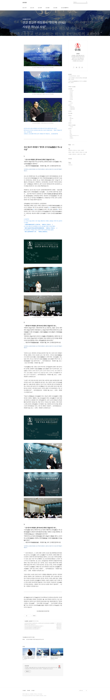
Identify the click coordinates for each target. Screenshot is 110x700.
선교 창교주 (30, 621)
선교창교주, (77, 152)
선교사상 (71, 98)
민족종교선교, (74, 154)
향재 (70, 121)
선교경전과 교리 (82, 627)
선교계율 (71, 96)
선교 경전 (55, 7)
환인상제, (81, 152)
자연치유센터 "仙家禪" (83, 676)
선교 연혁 (40, 7)
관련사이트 (81, 690)
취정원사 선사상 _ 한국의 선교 (30, 624)
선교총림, (84, 154)
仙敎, (86, 152)
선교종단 (80, 621)
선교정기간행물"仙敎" (83, 631)
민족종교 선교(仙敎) (71, 86)
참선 (80, 639)
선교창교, (78, 150)
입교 (70, 130)
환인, (81, 154)
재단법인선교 (72, 106)
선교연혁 (71, 103)
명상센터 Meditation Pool (74, 135)
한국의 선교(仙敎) (82, 607)
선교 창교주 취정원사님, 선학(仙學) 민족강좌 (32, 627)
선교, (84, 152)
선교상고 (80, 623)
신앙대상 (71, 93)
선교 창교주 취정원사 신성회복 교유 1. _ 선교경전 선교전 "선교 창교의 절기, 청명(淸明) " (39, 623)
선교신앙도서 (81, 633)
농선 (80, 641)
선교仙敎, (70, 154)
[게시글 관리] (30, 616)
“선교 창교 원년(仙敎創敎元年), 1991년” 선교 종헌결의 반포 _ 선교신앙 (77, 82)
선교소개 (71, 91)
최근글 (69, 144)
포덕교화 (69, 128)
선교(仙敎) (26, 621)
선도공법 (80, 662)
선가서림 (80, 672)
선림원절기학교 (81, 674)
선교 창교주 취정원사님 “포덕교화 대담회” (32, 628)
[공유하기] (28, 616)
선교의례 (69, 115)
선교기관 (69, 105)
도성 (70, 117)
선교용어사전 (81, 670)
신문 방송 (71, 126)
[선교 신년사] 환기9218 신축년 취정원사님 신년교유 (33, 625)
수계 (70, 131)
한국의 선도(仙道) (82, 609)
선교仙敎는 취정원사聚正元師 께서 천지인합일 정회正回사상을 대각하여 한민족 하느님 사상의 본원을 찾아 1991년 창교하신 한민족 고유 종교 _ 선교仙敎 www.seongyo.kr (41, 668)
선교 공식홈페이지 (64, 7)
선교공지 (69, 122)
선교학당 (80, 668)
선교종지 (71, 94)
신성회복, (82, 150)
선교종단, (78, 154)
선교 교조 (32, 7)
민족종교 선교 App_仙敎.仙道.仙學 (83, 683)
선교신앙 (25, 2)
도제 (70, 119)
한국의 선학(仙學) (82, 611)
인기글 (73, 144)
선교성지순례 (81, 680)
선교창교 (69, 101)
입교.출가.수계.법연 (82, 653)
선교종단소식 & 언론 (82, 655)
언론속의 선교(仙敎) (71, 125)
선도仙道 (32, 690)
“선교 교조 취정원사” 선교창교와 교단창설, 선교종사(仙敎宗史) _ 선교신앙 (77, 78)
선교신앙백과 (81, 686)
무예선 (80, 643)
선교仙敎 (24, 690)
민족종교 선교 (81, 613)
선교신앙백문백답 (82, 688)
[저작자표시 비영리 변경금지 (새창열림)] (38, 615)
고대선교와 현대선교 (82, 625)
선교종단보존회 (72, 109)
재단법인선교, (70, 150)
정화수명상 (71, 118)
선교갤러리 (71, 138)
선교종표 (71, 95)
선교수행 (71, 99)
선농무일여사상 (81, 637)
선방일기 (71, 136)
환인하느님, (75, 150)
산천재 (71, 134)
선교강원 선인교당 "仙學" (83, 665)
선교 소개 (24, 7)
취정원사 (80, 617)
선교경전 (69, 111)
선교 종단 (47, 7)
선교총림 (80, 619)
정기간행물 (70, 113)
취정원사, (69, 152)
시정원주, (73, 152)
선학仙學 (28, 690)
